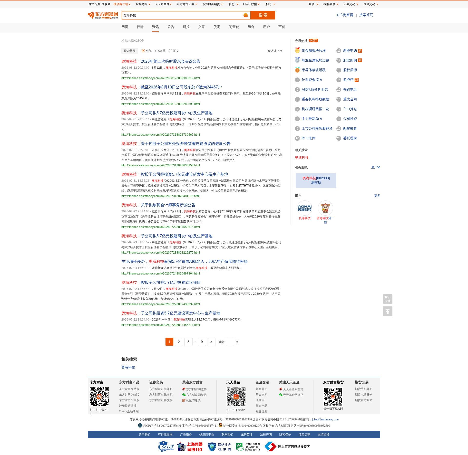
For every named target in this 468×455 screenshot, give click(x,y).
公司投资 (350, 119)
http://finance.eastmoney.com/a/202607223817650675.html (160, 227)
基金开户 (261, 389)
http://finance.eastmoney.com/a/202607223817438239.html (160, 304)
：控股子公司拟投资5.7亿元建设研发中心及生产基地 (174, 174)
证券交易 (349, 4)
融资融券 (350, 128)
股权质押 (350, 70)
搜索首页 (366, 15)
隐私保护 (285, 434)
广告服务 (186, 434)
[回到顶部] (387, 311)
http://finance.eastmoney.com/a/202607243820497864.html (160, 273)
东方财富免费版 (129, 389)
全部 (149, 51)
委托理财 (350, 138)
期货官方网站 (363, 400)
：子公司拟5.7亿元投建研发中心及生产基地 (167, 113)
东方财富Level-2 (129, 394)
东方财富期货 (333, 382)
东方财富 (96, 382)
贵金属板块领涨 (314, 50)
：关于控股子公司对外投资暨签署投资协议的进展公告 (176, 144)
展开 (374, 167)
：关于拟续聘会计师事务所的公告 (158, 205)
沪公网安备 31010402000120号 (242, 425)
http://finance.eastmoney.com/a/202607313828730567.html (160, 134)
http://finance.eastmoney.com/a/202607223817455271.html (160, 325)
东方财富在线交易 (161, 394)
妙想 (231, 4)
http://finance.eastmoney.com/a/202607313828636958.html (160, 165)
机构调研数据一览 (315, 109)
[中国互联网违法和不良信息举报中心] (287, 446)
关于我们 (144, 434)
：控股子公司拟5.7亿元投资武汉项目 (161, 282)
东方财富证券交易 (161, 400)
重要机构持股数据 (315, 99)
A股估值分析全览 (315, 89)
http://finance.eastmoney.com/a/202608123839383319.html (160, 78)
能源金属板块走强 (315, 60)
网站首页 (94, 4)
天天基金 (233, 382)
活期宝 (260, 400)
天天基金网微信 (293, 395)
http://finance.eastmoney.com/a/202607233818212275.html (160, 252)
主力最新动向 (312, 119)
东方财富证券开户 (161, 389)
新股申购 (350, 50)
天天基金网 (162, 4)
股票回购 (350, 60)
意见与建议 (193, 400)
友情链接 (324, 434)
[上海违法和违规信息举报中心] (248, 446)
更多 (377, 195)
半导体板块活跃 (314, 70)
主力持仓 (350, 109)
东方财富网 (344, 15)
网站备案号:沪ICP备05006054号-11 (195, 425)
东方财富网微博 (196, 389)
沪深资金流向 (312, 80)
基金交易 (261, 394)
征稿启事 (304, 434)
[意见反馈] (387, 299)
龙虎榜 (348, 80)
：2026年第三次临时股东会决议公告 (160, 61)
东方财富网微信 (196, 395)
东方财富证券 (185, 4)
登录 (311, 4)
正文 (176, 51)
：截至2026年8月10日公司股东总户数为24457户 (171, 87)
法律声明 (266, 434)
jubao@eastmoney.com (325, 419)
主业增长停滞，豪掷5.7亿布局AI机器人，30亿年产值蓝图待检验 (184, 261)
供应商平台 (206, 434)
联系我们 (227, 434)
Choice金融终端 (129, 411)
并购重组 (350, 89)
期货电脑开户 (363, 394)
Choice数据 (250, 4)
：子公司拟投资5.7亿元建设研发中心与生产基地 (170, 313)
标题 (162, 51)
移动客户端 (121, 4)
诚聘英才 (247, 434)
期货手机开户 (363, 389)
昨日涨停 (308, 138)
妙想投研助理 (127, 406)
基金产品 (261, 406)
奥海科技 (128, 367)
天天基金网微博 (293, 389)
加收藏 (106, 4)
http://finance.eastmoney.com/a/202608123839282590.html (160, 104)
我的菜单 (329, 4)
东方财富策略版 (129, 400)
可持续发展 (165, 434)
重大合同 (350, 99)
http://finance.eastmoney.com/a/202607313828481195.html (160, 196)
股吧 (268, 4)
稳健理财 (261, 411)
